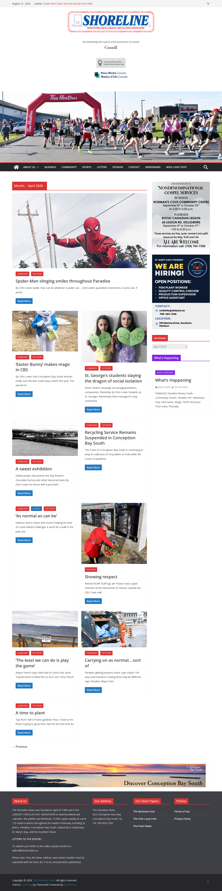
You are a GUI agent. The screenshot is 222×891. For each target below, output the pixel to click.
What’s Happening (173, 380)
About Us (29, 167)
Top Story (37, 274)
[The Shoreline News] (111, 94)
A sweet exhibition (34, 469)
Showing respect (101, 576)
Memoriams (153, 167)
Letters (102, 167)
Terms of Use (182, 811)
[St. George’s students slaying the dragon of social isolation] (114, 337)
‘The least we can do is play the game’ (42, 662)
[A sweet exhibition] (45, 437)
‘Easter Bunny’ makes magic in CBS (43, 366)
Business (50, 167)
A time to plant (30, 713)
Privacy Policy (182, 818)
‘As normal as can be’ (36, 516)
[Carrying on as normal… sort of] (114, 629)
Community (69, 167)
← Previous (19, 747)
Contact (134, 167)
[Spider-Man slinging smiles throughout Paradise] (79, 230)
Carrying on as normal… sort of (113, 662)
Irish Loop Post (176, 167)
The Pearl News (142, 826)
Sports (86, 167)
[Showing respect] (114, 533)
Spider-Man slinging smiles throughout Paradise (63, 281)
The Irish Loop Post (144, 818)
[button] (37, 167)
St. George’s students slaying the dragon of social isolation (113, 378)
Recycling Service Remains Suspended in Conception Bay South (110, 437)
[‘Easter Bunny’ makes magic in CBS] (45, 331)
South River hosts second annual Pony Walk (67, 3)
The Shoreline (181, 387)
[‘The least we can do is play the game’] (45, 629)
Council (36, 508)
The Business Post (144, 811)
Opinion (117, 167)
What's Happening (165, 372)
